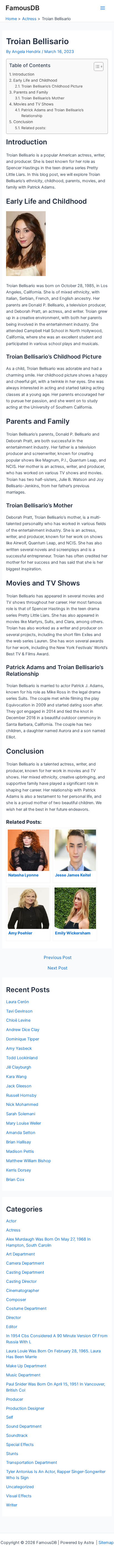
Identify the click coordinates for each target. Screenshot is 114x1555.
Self (9, 1417)
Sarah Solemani (20, 1113)
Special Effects (20, 1444)
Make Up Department (26, 1365)
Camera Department (25, 1263)
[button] (96, 66)
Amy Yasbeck (19, 1048)
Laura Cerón (17, 1001)
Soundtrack (17, 1435)
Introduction (23, 74)
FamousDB (23, 8)
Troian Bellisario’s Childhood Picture (52, 86)
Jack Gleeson (19, 1086)
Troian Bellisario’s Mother (42, 98)
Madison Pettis (20, 1151)
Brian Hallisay (18, 1142)
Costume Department (26, 1308)
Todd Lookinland (22, 1057)
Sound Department (24, 1426)
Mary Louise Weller (23, 1123)
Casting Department (25, 1272)
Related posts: (33, 128)
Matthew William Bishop (28, 1160)
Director (13, 1317)
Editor (11, 1326)
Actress (13, 1230)
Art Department (20, 1254)
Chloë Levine (18, 1020)
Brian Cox (15, 1179)
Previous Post (58, 957)
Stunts (12, 1453)
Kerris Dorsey (18, 1170)
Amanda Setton (20, 1132)
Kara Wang (16, 1076)
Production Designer (25, 1408)
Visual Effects (19, 1495)
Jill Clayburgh (18, 1067)
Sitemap (106, 1542)
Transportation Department (31, 1462)
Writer (11, 1505)
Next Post (58, 968)
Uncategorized (20, 1486)
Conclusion (23, 122)
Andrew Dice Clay (22, 1029)
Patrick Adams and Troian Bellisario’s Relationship (52, 113)
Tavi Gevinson (19, 1011)
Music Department (23, 1375)
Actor (11, 1220)
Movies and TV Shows (33, 104)
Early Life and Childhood (35, 80)
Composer (16, 1299)
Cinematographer (22, 1290)
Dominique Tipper (22, 1039)
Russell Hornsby (21, 1095)
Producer (14, 1399)
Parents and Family (31, 92)
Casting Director (21, 1281)
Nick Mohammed (22, 1104)
